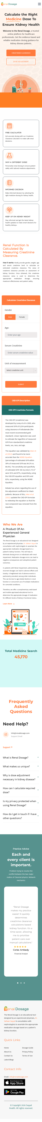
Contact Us (8, 1055)
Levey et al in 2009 (23, 423)
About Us (7, 1052)
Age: (7, 327)
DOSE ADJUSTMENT (21, 61)
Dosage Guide (27, 1048)
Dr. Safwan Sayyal (30, 543)
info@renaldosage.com (20, 733)
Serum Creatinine (13, 345)
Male (10, 317)
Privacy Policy (27, 1052)
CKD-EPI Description (21, 400)
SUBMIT (21, 384)
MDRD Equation (26, 457)
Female (22, 317)
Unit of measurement (15, 363)
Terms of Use (27, 1055)
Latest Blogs (9, 1059)
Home (6, 1048)
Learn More (7, 603)
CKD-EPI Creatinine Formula (21, 410)
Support (6, 747)
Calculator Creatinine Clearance (21, 300)
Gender (8, 309)
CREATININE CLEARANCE (21, 53)
